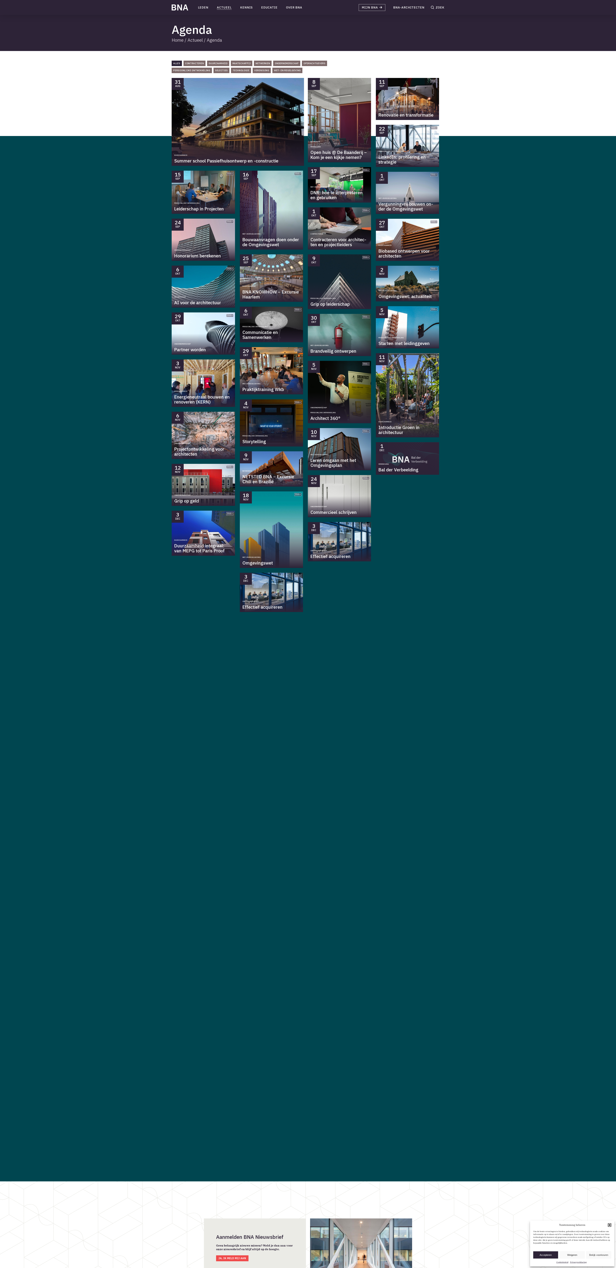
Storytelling (254, 441)
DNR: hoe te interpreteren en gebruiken (336, 195)
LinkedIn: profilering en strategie (402, 159)
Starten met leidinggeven (404, 343)
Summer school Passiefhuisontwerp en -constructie (226, 160)
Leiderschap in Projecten (199, 208)
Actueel (195, 40)
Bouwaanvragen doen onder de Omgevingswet (270, 242)
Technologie (180, 297)
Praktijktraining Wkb (263, 389)
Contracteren (316, 234)
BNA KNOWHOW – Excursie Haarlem (270, 294)
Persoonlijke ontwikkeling (187, 203)
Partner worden (190, 349)
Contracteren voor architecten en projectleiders (338, 242)
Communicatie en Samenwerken (260, 335)
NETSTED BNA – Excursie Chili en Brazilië (268, 479)
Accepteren (546, 1255)
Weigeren (572, 1255)
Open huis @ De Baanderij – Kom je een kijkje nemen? (338, 155)
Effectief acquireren (262, 606)
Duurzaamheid (180, 155)
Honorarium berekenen (197, 255)
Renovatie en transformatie (405, 114)
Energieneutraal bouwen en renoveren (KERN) (202, 399)
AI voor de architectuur (197, 302)
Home (178, 40)
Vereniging (315, 147)
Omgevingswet (257, 562)
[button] (609, 1225)
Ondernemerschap (182, 250)
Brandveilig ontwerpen (333, 351)
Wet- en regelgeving (251, 234)
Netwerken (315, 142)
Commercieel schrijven (333, 512)
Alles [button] (176, 63)
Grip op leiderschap (330, 304)
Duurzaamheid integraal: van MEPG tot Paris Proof (199, 548)
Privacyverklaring (578, 1262)
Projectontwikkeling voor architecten (199, 451)
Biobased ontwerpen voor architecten (404, 253)
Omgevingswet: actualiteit (405, 296)
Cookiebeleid (562, 1262)
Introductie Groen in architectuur (398, 430)
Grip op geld (186, 500)
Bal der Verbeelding (398, 469)
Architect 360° (325, 418)
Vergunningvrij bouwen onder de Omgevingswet (405, 206)
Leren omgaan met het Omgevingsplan (333, 463)
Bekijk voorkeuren (598, 1255)
